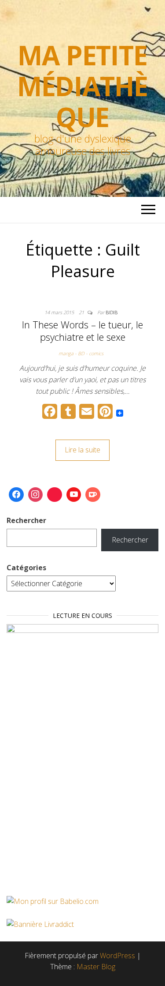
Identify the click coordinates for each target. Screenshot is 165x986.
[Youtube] (74, 494)
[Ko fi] (93, 494)
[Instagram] (35, 494)
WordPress (117, 955)
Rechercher (26, 520)
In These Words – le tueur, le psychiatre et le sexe (82, 331)
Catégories (26, 567)
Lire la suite (82, 450)
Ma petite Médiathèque (82, 86)
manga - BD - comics (81, 353)
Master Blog (96, 966)
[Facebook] (16, 494)
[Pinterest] (54, 494)
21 (82, 312)
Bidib (111, 312)
